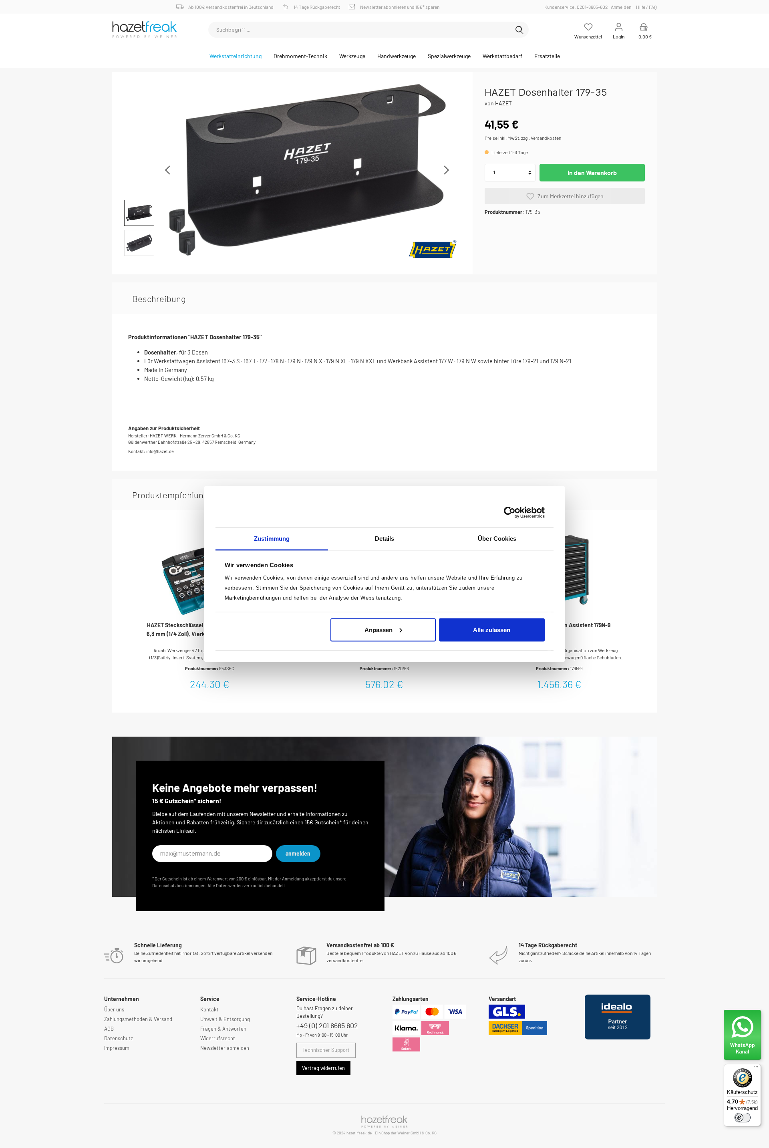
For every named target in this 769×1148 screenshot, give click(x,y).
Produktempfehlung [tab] (170, 494)
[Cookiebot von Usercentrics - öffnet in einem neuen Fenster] (510, 512)
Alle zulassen (491, 629)
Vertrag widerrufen (323, 1068)
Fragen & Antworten (223, 1028)
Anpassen (378, 629)
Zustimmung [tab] (272, 538)
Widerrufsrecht (217, 1038)
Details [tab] (385, 538)
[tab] (159, 298)
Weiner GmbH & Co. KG (417, 1132)
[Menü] (756, 1068)
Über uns (114, 1009)
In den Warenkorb (592, 172)
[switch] (743, 1117)
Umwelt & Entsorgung (225, 1019)
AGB (109, 1028)
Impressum (116, 1048)
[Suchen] (519, 30)
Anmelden (621, 7)
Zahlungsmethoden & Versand (138, 1019)
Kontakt (209, 1009)
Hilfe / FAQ (646, 7)
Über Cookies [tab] (497, 538)
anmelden (298, 853)
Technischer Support (326, 1050)
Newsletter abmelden (224, 1048)
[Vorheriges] (168, 170)
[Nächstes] (446, 170)
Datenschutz (118, 1038)
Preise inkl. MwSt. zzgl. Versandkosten (523, 138)
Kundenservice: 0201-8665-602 (577, 7)
